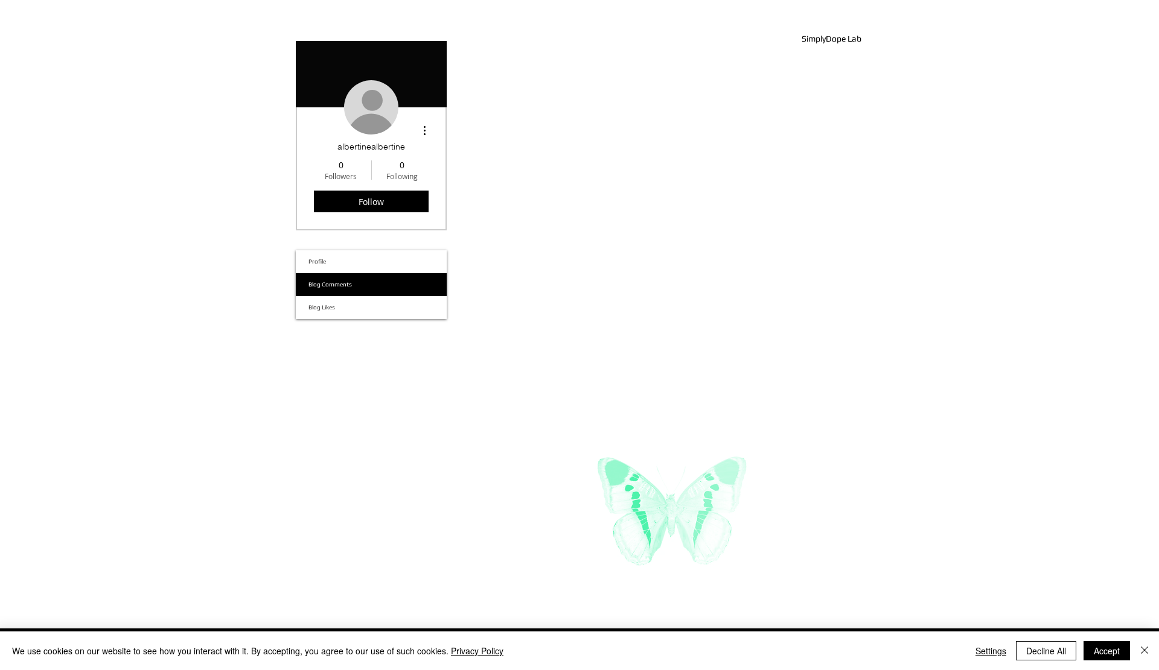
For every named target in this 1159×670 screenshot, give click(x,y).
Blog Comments (330, 284)
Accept (1107, 651)
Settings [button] (990, 651)
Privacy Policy (477, 651)
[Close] (1144, 650)
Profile (317, 261)
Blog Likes (321, 307)
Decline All (1046, 651)
